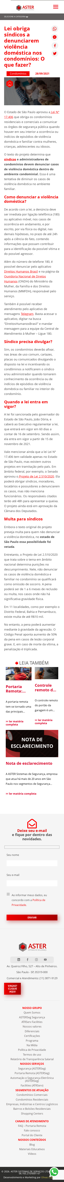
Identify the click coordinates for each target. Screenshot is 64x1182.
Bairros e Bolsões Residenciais (32, 1109)
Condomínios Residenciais (32, 1099)
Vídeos (32, 1154)
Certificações (32, 1036)
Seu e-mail (13, 875)
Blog (32, 1144)
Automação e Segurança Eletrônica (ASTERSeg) (32, 1079)
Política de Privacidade (32, 1050)
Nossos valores (32, 1026)
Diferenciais (32, 1031)
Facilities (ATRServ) (32, 1085)
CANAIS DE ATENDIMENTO (32, 1121)
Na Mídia (32, 1045)
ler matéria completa (14, 723)
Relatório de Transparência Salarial (32, 1059)
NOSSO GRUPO (32, 1008)
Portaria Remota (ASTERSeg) (32, 1073)
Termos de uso (32, 1054)
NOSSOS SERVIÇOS (32, 1064)
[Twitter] (54, 53)
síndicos (10, 159)
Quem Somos (32, 1012)
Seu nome (13, 855)
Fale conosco (32, 1130)
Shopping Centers (32, 1113)
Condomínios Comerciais (32, 1095)
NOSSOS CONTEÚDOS (32, 1140)
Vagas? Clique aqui (12, 988)
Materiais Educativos (32, 1149)
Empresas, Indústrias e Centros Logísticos (32, 1104)
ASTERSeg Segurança (32, 1017)
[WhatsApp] (54, 28)
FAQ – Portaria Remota (32, 1126)
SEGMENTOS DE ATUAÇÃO (32, 1090)
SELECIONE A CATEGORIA (14, 16)
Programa (32, 1040)
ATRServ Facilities (32, 1022)
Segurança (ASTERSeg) (32, 1068)
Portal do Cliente (32, 1135)
